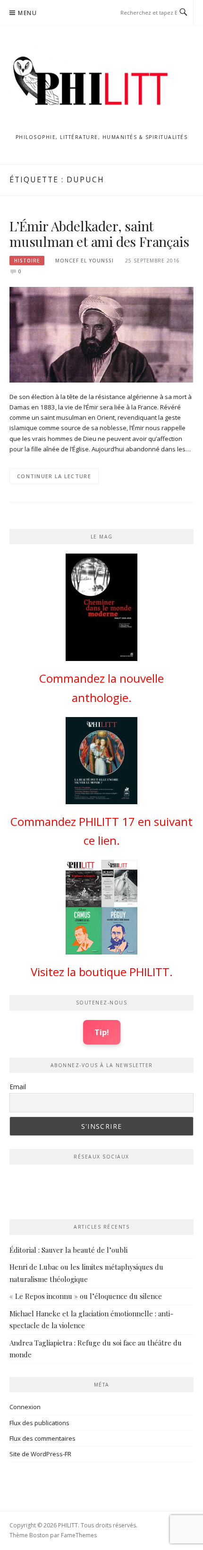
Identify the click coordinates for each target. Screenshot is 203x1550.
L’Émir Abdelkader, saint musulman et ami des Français (99, 234)
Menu (27, 13)
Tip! (101, 1032)
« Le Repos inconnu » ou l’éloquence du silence (85, 1296)
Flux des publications (39, 1423)
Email (17, 1086)
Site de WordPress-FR (40, 1454)
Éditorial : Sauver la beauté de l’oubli (68, 1250)
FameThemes (79, 1535)
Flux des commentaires (42, 1438)
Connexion (25, 1407)
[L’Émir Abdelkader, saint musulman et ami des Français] (101, 334)
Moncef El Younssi (84, 260)
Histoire (27, 260)
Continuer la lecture (54, 476)
